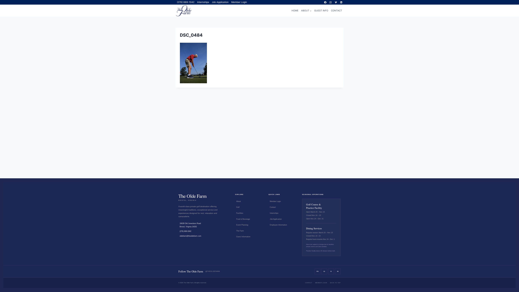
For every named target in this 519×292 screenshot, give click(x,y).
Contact (273, 207)
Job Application (220, 2)
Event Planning (242, 225)
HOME (295, 10)
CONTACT (336, 10)
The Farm (240, 231)
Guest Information (243, 237)
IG (324, 271)
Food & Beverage (243, 219)
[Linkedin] (341, 2)
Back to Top (335, 282)
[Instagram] (330, 2)
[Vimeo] (336, 2)
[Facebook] (325, 2)
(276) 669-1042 (185, 2)
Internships (203, 2)
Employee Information (278, 225)
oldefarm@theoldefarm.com (190, 236)
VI (331, 271)
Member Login (239, 2)
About (238, 201)
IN (338, 271)
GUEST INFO (321, 10)
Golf (237, 207)
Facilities (239, 213)
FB (317, 271)
